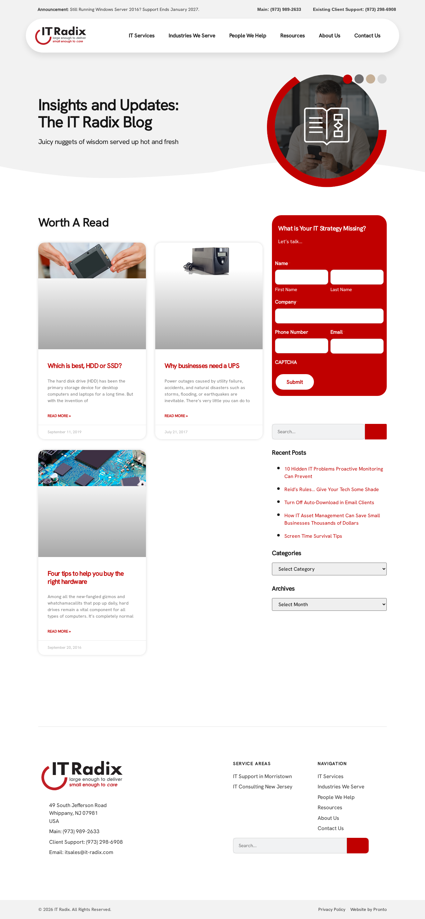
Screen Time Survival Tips (313, 536)
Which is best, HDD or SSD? (85, 365)
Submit (295, 381)
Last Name (341, 289)
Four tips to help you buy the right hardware (86, 577)
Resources (292, 35)
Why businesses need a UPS (202, 365)
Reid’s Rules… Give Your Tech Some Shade (331, 489)
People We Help (247, 35)
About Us (329, 35)
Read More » (59, 415)
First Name (286, 289)
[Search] (376, 431)
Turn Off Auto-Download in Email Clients (329, 502)
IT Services (142, 35)
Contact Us (367, 35)
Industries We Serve (192, 35)
